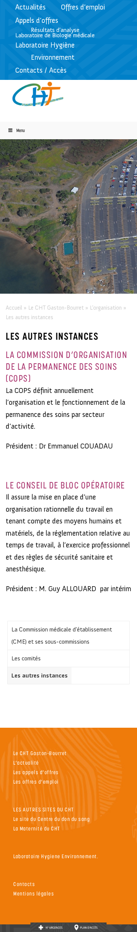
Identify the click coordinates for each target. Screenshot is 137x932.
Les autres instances (39, 675)
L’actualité (26, 762)
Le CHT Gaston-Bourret (56, 307)
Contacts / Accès (41, 70)
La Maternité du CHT (37, 828)
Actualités (30, 7)
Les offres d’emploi (36, 781)
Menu (20, 130)
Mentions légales (33, 893)
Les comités (26, 658)
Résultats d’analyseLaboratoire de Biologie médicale (55, 32)
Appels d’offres (36, 20)
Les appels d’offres (36, 772)
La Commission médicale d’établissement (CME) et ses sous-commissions (61, 635)
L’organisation (106, 307)
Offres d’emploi (83, 7)
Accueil (14, 307)
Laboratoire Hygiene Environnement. (56, 856)
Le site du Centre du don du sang (51, 819)
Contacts (24, 884)
